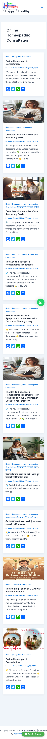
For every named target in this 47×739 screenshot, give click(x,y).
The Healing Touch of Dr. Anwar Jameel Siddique (23, 590)
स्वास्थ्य (36, 467)
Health (8, 204)
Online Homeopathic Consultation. (17, 660)
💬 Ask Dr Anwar (33, 734)
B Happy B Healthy (16, 11)
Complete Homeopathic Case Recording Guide (22, 136)
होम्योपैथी (36, 207)
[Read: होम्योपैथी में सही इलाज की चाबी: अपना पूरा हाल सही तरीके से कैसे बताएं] (23, 448)
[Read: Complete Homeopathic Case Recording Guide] (23, 111)
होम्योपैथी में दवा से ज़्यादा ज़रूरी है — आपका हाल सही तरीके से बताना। (23, 523)
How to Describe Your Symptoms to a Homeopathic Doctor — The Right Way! (21, 318)
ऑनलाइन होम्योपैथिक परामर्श (24, 207)
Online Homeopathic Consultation (18, 57)
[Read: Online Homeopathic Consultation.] (23, 639)
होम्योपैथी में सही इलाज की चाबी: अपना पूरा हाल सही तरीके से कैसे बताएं (22, 475)
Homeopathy (10, 127)
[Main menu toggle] (41, 7)
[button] (40, 302)
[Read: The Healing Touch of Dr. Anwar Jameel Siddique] (23, 568)
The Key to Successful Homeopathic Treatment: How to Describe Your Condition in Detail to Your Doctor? (22, 396)
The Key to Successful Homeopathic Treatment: (19, 263)
